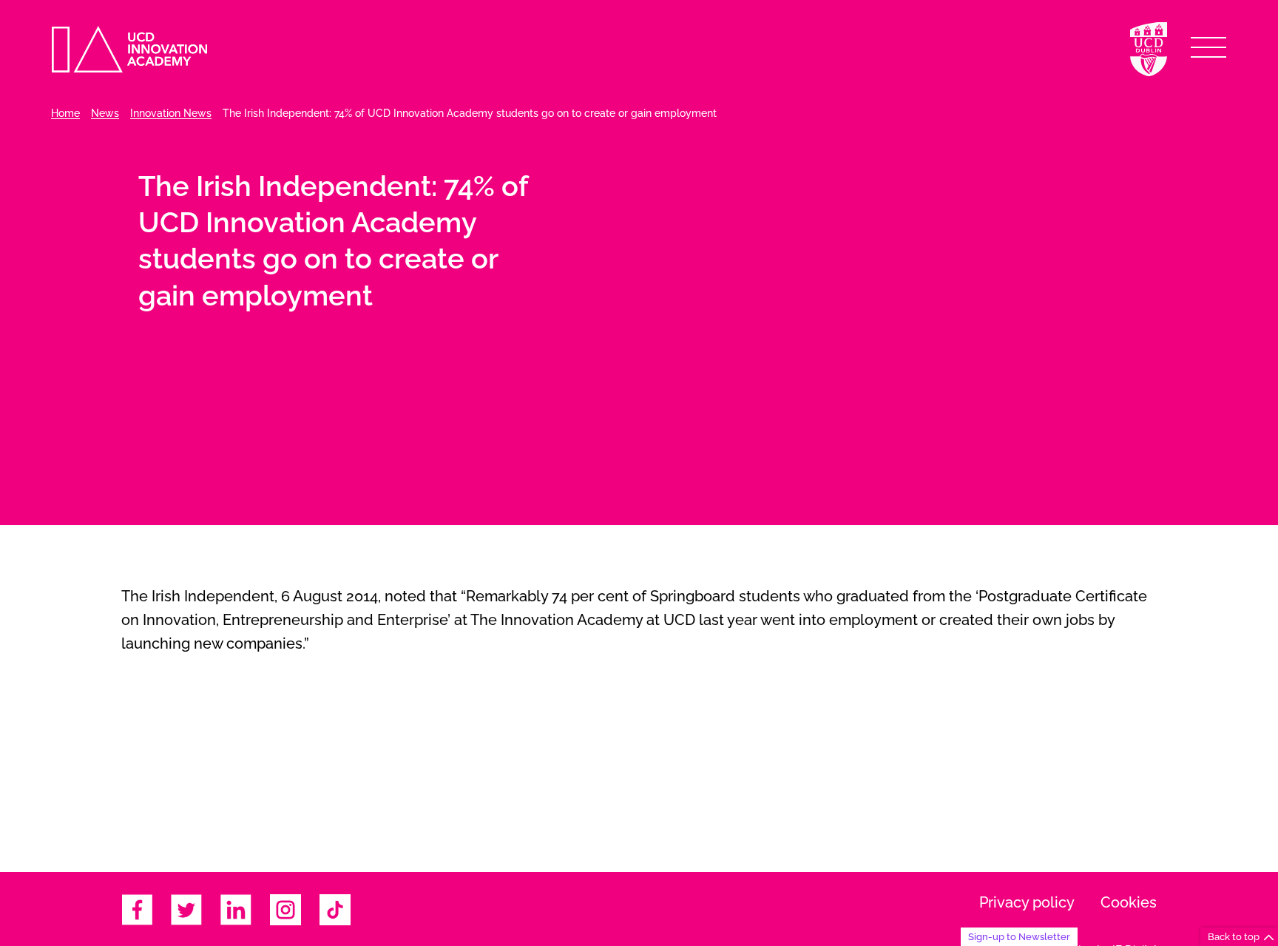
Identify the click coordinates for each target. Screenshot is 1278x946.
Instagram (285, 909)
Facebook (136, 909)
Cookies (1128, 902)
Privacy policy (1027, 902)
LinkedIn (235, 909)
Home (65, 113)
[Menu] (1208, 47)
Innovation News (171, 113)
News (105, 113)
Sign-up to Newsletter (1019, 936)
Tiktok (335, 909)
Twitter (186, 909)
